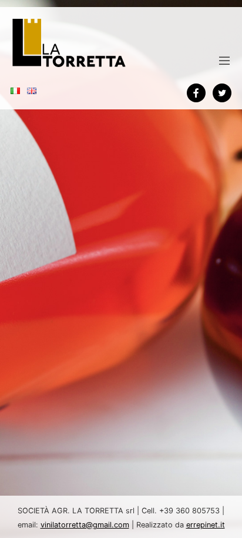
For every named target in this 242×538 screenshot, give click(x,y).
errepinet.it (205, 524)
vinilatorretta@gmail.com (85, 524)
